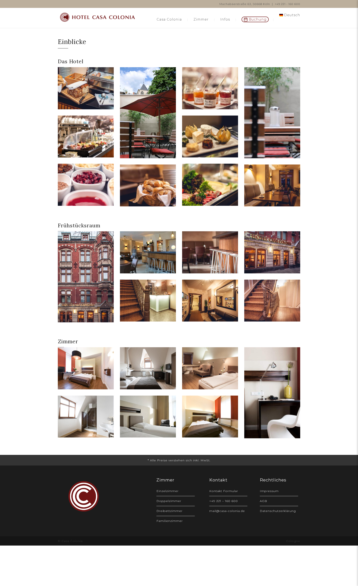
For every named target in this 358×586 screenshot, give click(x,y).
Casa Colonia (169, 19)
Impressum (269, 491)
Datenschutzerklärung (278, 511)
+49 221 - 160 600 (287, 4)
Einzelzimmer (167, 491)
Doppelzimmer (168, 501)
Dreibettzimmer (169, 511)
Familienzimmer (169, 521)
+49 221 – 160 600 (223, 501)
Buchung (258, 19)
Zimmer (201, 19)
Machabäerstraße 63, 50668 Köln (244, 4)
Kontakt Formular (223, 491)
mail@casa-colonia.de (227, 511)
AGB (263, 501)
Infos (225, 19)
